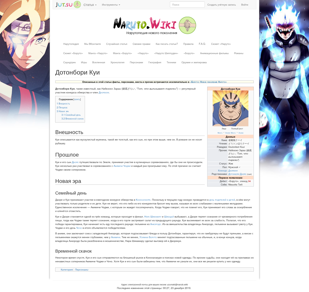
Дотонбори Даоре (237, 174)
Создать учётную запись (221, 4)
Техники (171, 62)
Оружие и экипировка (194, 62)
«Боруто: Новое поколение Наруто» (208, 81)
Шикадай (169, 216)
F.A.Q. (202, 44)
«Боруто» (189, 53)
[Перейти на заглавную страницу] (154, 25)
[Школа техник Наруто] (68, 4)
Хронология (117, 62)
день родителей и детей (222, 199)
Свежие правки (141, 44)
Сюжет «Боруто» (73, 53)
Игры (84, 62)
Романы (238, 53)
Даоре (75, 162)
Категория (67, 269)
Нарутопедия (71, 44)
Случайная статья (116, 44)
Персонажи (136, 62)
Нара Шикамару (152, 216)
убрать (77, 99)
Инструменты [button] (110, 4)
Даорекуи (232, 170)
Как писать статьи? (167, 44)
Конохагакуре (143, 199)
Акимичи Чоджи (122, 165)
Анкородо (155, 224)
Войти (244, 4)
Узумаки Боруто (148, 237)
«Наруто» (143, 53)
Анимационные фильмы (214, 53)
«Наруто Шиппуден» (166, 53)
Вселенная (98, 62)
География (154, 62)
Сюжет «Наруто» (221, 44)
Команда (222, 170)
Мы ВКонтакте (92, 44)
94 (249, 181)
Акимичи (115, 237)
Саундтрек (69, 62)
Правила (188, 44)
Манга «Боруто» (122, 53)
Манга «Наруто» (98, 53)
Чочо (79, 227)
